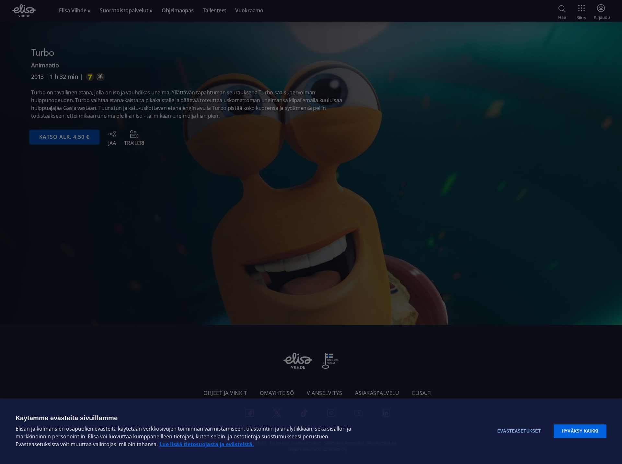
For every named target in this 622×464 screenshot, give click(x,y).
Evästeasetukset (519, 431)
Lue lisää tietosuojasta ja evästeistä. (206, 444)
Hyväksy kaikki (580, 431)
